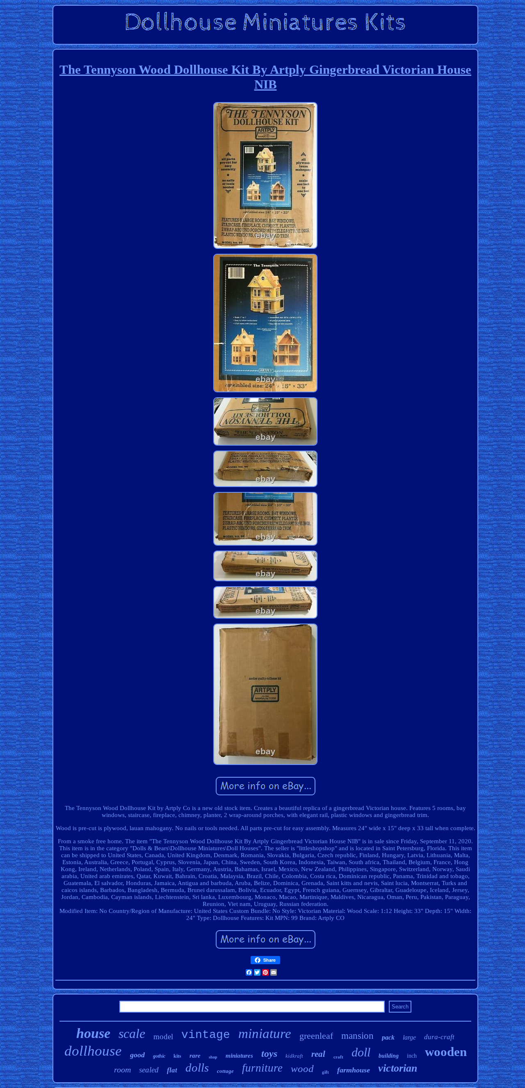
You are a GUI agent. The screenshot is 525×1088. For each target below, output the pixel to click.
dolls (197, 1067)
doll (361, 1052)
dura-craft (439, 1037)
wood (302, 1068)
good (137, 1055)
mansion (357, 1036)
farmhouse (353, 1070)
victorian (397, 1068)
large (409, 1037)
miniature (264, 1033)
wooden (446, 1052)
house (93, 1033)
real (318, 1054)
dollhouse (93, 1051)
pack (388, 1037)
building (389, 1056)
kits (177, 1056)
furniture (262, 1068)
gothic (159, 1056)
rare (195, 1055)
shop (213, 1057)
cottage (225, 1071)
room (122, 1069)
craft (338, 1056)
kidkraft (294, 1056)
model (163, 1036)
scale (132, 1033)
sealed (149, 1069)
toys (269, 1053)
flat (172, 1070)
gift (325, 1072)
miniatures (239, 1055)
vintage (205, 1035)
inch (412, 1056)
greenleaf (316, 1036)
